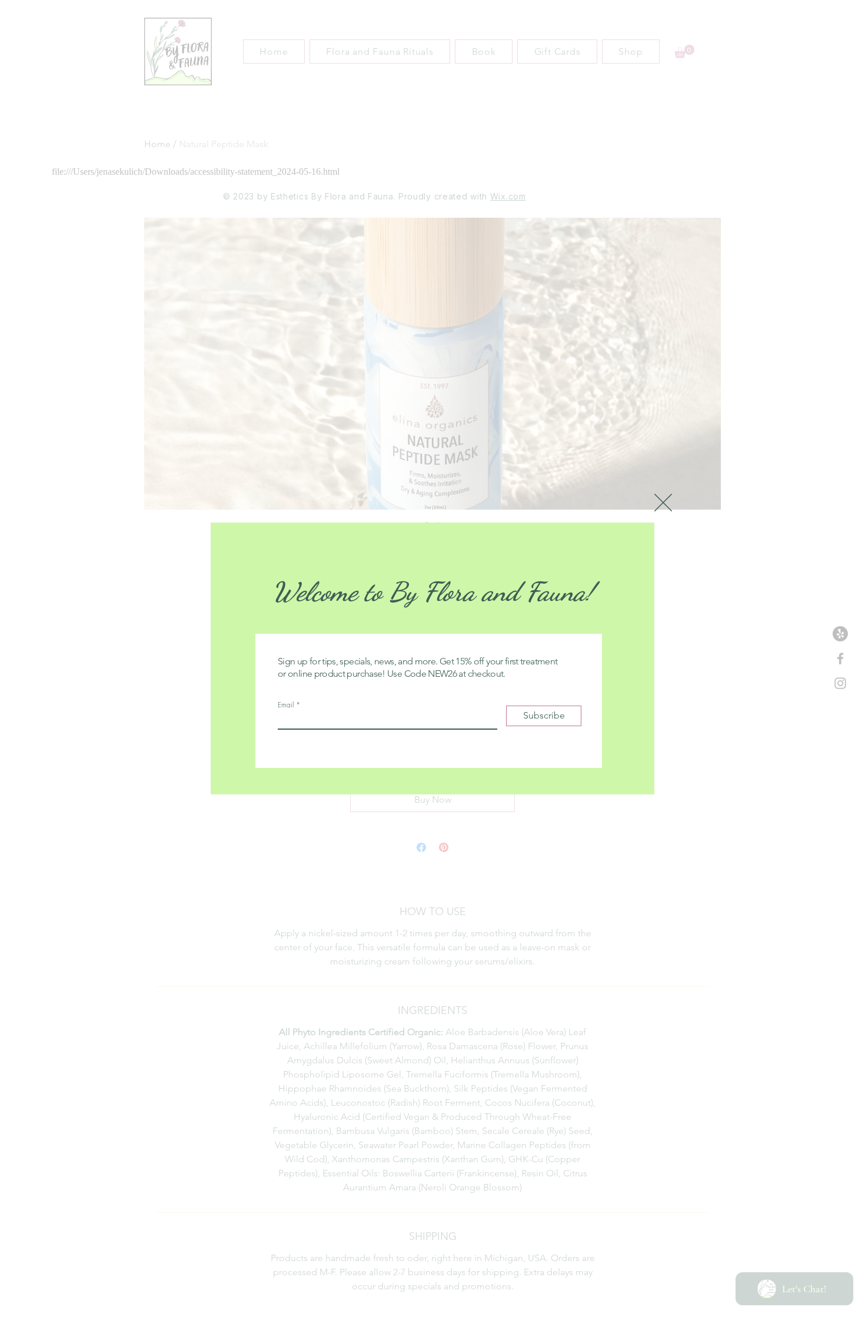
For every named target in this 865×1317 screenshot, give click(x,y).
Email (286, 705)
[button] (663, 502)
